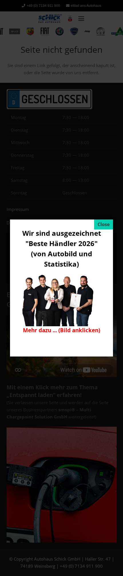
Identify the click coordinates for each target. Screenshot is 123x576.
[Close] (103, 224)
